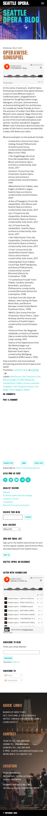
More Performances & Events (16, 505)
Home (24, 463)
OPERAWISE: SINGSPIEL (21, 85)
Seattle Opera (7, 85)
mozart (26, 383)
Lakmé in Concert (11, 498)
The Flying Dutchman (23, 386)
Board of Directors (14, 712)
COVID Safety (10, 722)
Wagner (19, 389)
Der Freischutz (29, 376)
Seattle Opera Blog (21, 16)
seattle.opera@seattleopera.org (27, 750)
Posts (9, 675)
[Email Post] (5, 373)
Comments (12, 680)
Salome (6, 492)
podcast (35, 383)
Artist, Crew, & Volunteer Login (21, 718)
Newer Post (8, 463)
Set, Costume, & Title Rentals (19, 715)
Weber (27, 389)
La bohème (8, 502)
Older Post (39, 463)
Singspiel (7, 386)
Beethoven (15, 376)
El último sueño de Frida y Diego (17, 495)
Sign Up (7, 555)
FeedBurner (16, 662)
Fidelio (19, 383)
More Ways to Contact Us (17, 754)
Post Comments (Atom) (28, 468)
